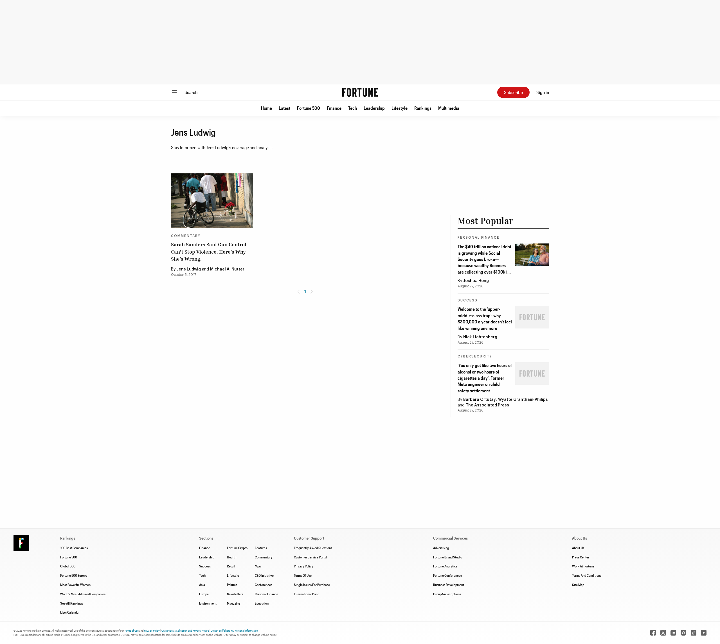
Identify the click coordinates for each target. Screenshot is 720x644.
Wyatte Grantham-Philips (523, 400)
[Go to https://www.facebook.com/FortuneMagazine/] (653, 633)
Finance (334, 108)
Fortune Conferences (447, 575)
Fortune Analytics (445, 566)
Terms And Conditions (586, 575)
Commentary (186, 236)
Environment (208, 603)
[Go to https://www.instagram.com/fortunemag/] (683, 633)
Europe (204, 594)
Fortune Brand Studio (447, 557)
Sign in (542, 92)
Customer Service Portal (310, 557)
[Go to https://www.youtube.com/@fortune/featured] (703, 633)
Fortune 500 (308, 108)
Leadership (374, 108)
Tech (352, 108)
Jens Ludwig (189, 269)
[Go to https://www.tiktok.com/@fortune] (693, 633)
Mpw (258, 566)
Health (231, 557)
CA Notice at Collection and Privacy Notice (185, 630)
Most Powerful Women (75, 585)
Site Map (578, 585)
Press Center (580, 557)
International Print (306, 594)
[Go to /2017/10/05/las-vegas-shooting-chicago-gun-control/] (212, 200)
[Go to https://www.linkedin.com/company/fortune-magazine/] (673, 633)
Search (190, 92)
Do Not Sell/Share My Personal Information (234, 630)
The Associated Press (487, 405)
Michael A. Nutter (227, 269)
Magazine (233, 603)
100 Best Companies (74, 548)
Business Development (448, 585)
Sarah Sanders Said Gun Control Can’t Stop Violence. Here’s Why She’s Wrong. (208, 251)
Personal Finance (479, 237)
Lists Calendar (70, 612)
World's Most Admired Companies (82, 594)
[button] (266, 108)
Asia (202, 585)
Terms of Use (131, 630)
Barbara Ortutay (479, 400)
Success (468, 300)
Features (261, 548)
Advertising (441, 548)
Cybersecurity (475, 356)
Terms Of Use (303, 575)
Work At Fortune (583, 566)
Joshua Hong (476, 281)
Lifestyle (400, 108)
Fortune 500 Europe (73, 575)
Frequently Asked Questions (313, 548)
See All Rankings (71, 603)
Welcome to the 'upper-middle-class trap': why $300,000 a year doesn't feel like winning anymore (485, 318)
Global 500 (67, 566)
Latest (284, 108)
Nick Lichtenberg (480, 337)
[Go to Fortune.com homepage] (360, 92)
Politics (232, 585)
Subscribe (513, 92)
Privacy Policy (303, 566)
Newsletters (235, 594)
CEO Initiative (264, 575)
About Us (578, 548)
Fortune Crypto (237, 548)
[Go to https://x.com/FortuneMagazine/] (663, 633)
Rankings (422, 108)
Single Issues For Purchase (312, 585)
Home (266, 108)
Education (262, 603)
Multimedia (448, 108)
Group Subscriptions (447, 594)
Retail (231, 566)
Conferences (263, 585)
